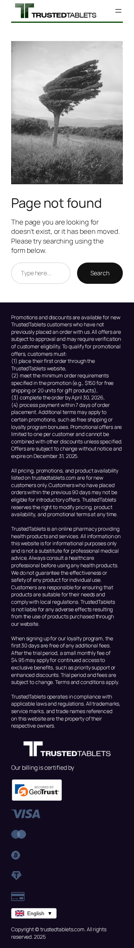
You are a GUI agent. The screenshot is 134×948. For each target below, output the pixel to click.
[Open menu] (118, 10)
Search (99, 273)
